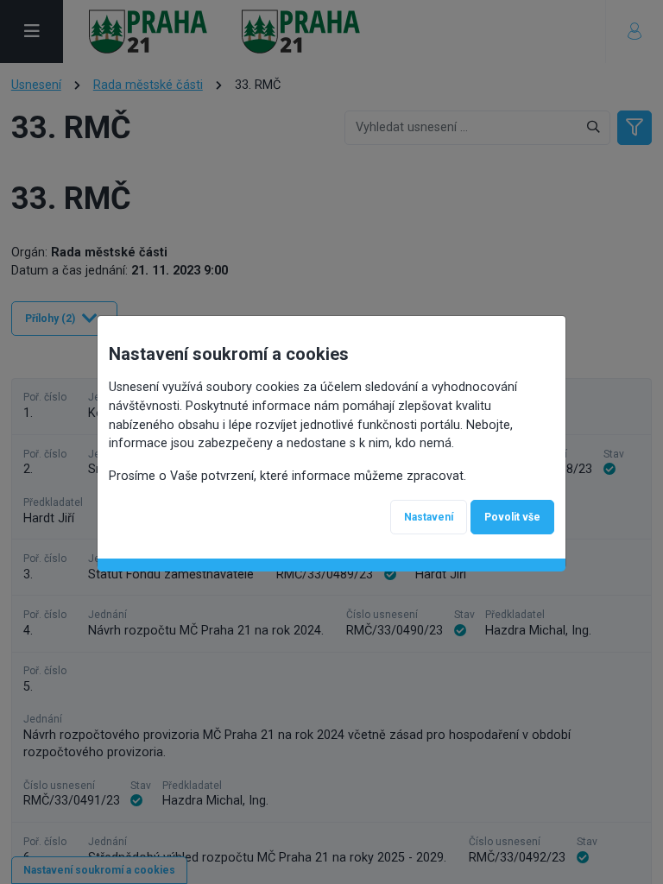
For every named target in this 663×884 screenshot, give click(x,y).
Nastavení (428, 517)
